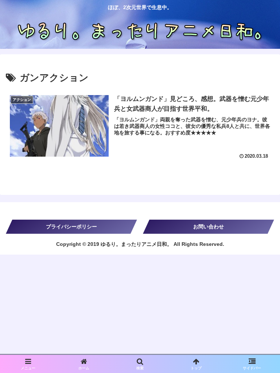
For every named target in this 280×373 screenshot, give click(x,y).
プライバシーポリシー (71, 226)
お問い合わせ (208, 226)
